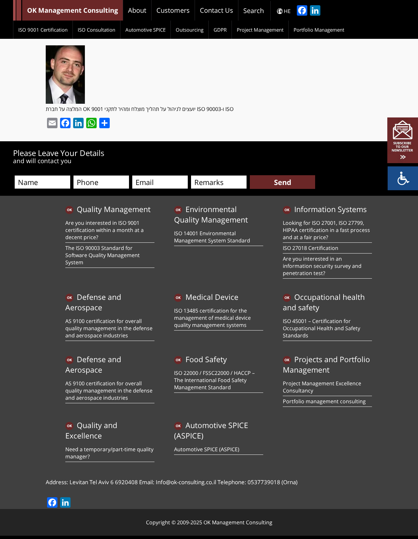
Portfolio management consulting (324, 401)
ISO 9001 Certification (43, 29)
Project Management (260, 29)
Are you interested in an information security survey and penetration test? (322, 266)
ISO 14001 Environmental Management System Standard (212, 237)
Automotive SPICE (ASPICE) (206, 449)
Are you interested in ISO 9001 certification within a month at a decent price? (104, 230)
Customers (173, 10)
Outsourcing (189, 29)
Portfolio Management (319, 29)
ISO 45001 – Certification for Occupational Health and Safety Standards (321, 328)
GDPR (220, 29)
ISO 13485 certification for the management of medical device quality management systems (212, 318)
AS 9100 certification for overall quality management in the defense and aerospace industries (109, 328)
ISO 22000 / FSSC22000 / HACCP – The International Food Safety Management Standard (214, 380)
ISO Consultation (96, 29)
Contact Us (216, 10)
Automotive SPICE (145, 29)
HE (287, 11)
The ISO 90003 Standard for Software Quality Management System (102, 255)
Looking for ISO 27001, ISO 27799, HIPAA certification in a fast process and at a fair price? (326, 230)
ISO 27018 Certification (310, 248)
